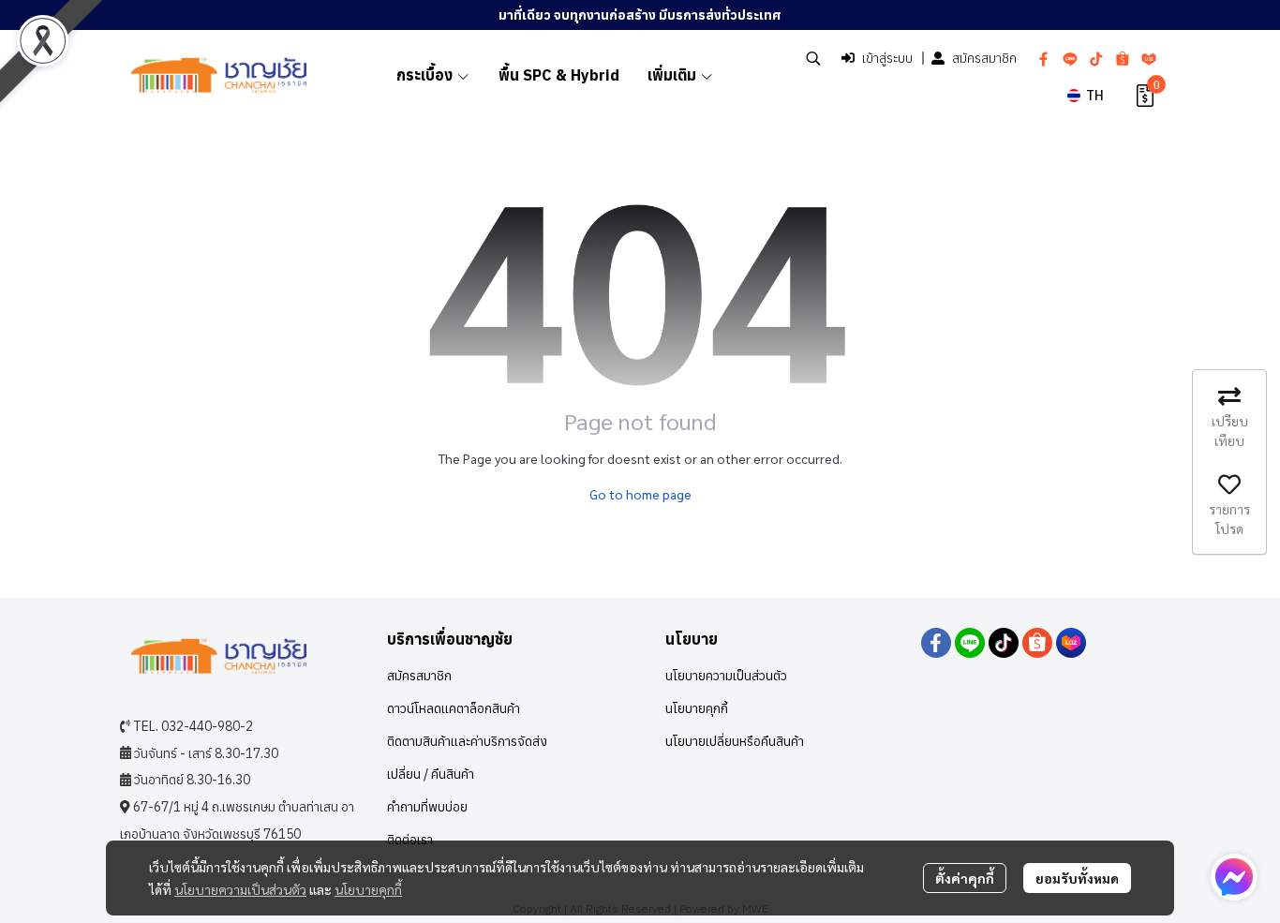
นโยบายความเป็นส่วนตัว (240, 889)
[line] (1070, 58)
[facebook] (1044, 58)
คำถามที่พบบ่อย (427, 806)
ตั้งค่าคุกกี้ (964, 878)
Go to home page (640, 493)
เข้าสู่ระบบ (887, 58)
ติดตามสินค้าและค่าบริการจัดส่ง (467, 741)
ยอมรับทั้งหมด (1077, 878)
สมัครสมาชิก (984, 58)
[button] (813, 58)
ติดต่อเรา (410, 839)
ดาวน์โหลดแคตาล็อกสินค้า (453, 708)
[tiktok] (1096, 58)
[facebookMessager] (1234, 877)
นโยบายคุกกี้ (368, 889)
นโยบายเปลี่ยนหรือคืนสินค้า (734, 741)
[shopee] (1122, 58)
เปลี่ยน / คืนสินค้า (430, 774)
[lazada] (1149, 58)
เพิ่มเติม (673, 75)
